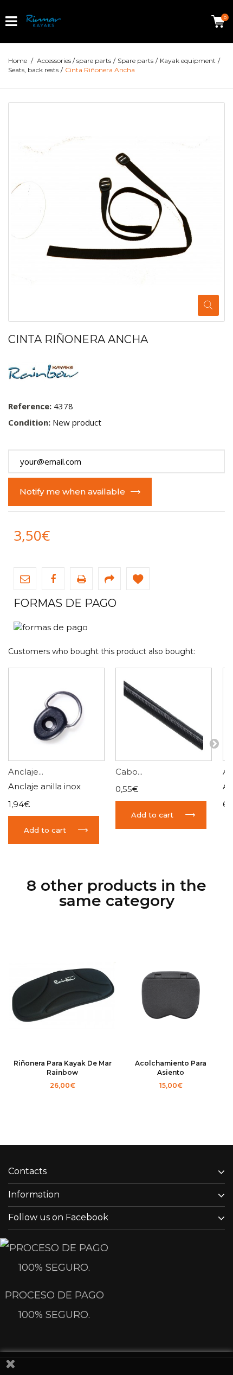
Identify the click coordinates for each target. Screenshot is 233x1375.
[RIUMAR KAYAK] (43, 21)
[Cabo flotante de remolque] (163, 714)
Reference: (29, 406)
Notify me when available (72, 491)
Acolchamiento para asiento (170, 1067)
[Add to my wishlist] (137, 578)
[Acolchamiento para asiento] (171, 996)
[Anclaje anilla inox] (56, 714)
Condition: (29, 422)
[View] (92, 1098)
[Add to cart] (33, 1098)
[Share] (109, 578)
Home (17, 60)
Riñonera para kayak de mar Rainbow (63, 1067)
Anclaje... (25, 771)
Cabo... (129, 771)
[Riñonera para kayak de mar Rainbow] (62, 996)
